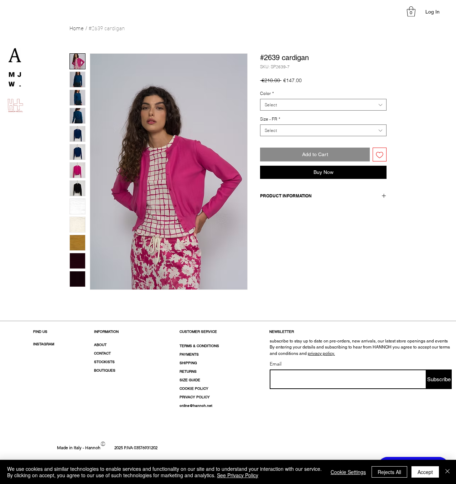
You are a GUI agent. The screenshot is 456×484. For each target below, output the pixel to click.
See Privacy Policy (237, 475)
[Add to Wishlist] (380, 154)
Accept (425, 471)
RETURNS (188, 371)
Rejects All (389, 471)
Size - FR (270, 119)
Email (275, 363)
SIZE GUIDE (190, 380)
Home (76, 27)
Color (267, 93)
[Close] (447, 472)
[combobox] (323, 105)
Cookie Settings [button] (348, 471)
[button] (411, 11)
